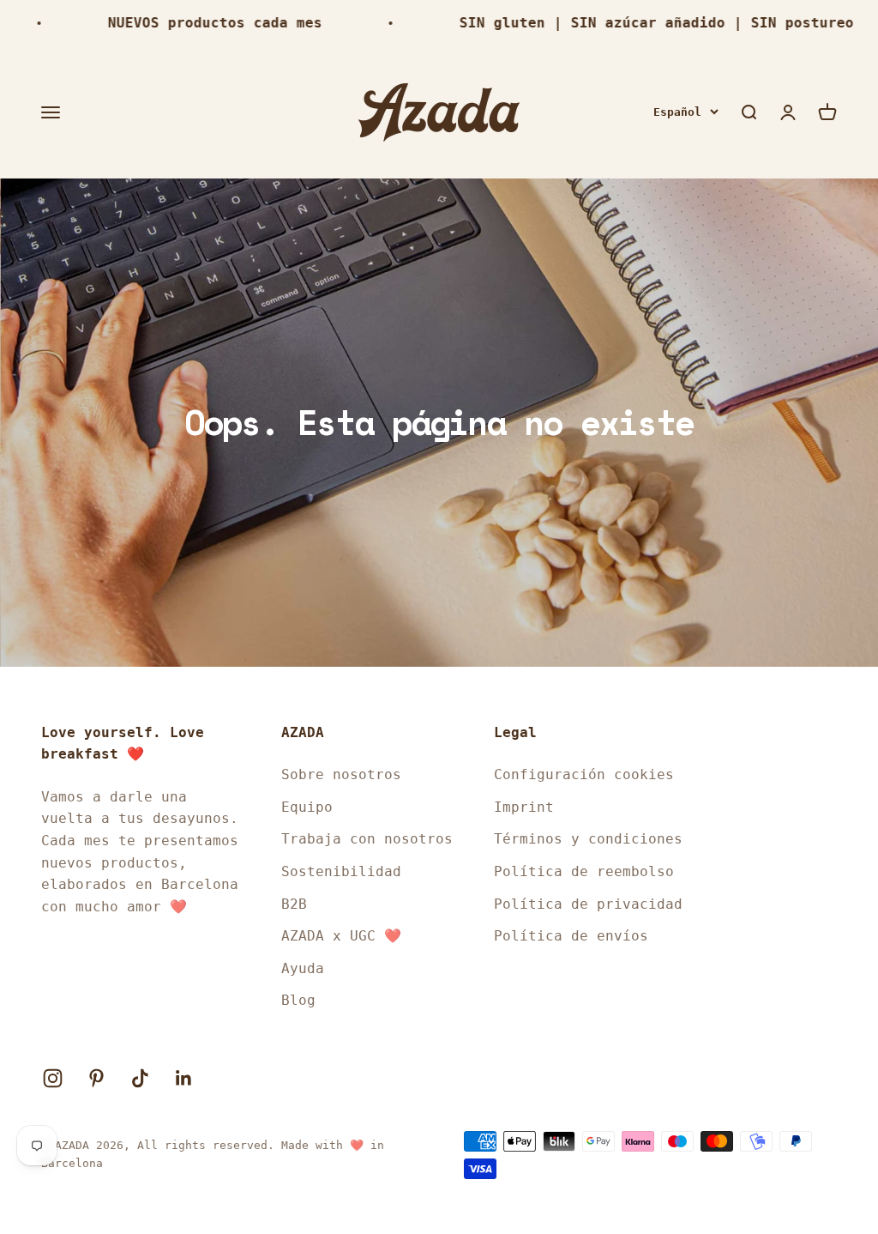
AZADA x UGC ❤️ (341, 936)
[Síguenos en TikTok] (140, 1078)
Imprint (524, 807)
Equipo (307, 807)
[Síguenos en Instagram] (52, 1078)
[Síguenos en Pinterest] (96, 1078)
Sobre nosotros (341, 774)
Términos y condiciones (588, 839)
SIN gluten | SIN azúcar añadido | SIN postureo (636, 23)
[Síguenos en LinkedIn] (183, 1078)
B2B (294, 904)
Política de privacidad (588, 904)
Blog (298, 1000)
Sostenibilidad (341, 871)
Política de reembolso (584, 871)
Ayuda (302, 968)
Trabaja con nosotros (367, 839)
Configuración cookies (584, 774)
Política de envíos (571, 936)
